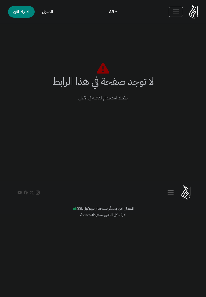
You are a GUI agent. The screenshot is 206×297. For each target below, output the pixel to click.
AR (112, 12)
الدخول (47, 12)
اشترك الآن (21, 12)
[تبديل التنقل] (176, 12)
